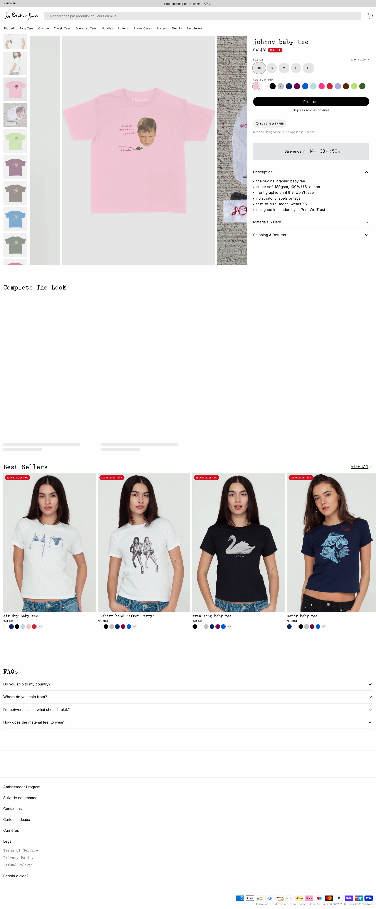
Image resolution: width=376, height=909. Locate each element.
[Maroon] (297, 86)
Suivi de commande (20, 798)
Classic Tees (62, 28)
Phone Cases (143, 28)
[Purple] (338, 86)
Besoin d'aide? (16, 876)
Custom (43, 28)
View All (359, 467)
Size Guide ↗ (360, 60)
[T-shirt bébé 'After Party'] (144, 542)
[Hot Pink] (321, 86)
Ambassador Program (21, 787)
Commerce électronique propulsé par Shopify (288, 904)
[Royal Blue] (305, 86)
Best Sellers (194, 28)
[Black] (272, 86)
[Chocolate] (346, 86)
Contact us (12, 808)
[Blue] (313, 86)
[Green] (362, 86)
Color (263, 79)
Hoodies (107, 28)
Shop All (8, 28)
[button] (311, 101)
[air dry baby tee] (49, 542)
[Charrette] (368, 16)
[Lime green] (354, 86)
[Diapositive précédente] (36, 149)
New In (177, 28)
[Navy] (289, 86)
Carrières (11, 830)
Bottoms (123, 28)
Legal (7, 841)
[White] (264, 86)
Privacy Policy (18, 858)
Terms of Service (20, 850)
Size (258, 59)
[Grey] (280, 86)
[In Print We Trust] (21, 16)
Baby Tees (26, 28)
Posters (162, 28)
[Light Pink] (256, 86)
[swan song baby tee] (238, 542)
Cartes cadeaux (16, 819)
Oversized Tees (86, 28)
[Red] (329, 86)
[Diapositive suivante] (240, 149)
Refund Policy (17, 865)
